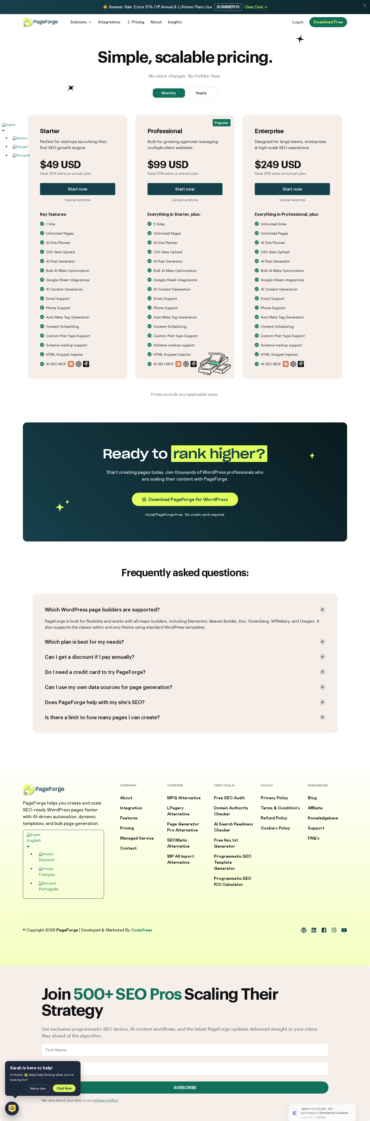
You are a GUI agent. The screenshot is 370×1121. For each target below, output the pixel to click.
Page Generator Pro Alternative (183, 827)
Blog (312, 798)
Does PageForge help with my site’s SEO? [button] (94, 702)
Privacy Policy (274, 798)
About (156, 22)
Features (129, 818)
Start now (77, 189)
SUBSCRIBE (185, 1087)
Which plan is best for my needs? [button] (84, 642)
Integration (131, 808)
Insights (175, 22)
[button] (364, 5)
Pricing (138, 22)
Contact (128, 848)
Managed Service (137, 838)
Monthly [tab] (169, 93)
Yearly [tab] (201, 93)
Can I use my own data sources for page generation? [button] (108, 687)
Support (316, 828)
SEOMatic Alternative (178, 843)
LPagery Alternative (178, 811)
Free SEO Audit (229, 798)
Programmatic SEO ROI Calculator (232, 881)
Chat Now (64, 1088)
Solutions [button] (78, 22)
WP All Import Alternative (180, 859)
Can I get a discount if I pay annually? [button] (89, 657)
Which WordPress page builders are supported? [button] (102, 609)
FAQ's (313, 838)
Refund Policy (274, 818)
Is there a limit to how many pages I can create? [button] (102, 717)
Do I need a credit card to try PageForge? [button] (95, 672)
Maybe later (38, 1088)
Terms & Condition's (280, 808)
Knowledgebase (323, 818)
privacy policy (105, 1100)
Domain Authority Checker (231, 811)
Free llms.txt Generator (226, 843)
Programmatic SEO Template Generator (232, 862)
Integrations (109, 22)
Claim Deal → (255, 7)
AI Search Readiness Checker (233, 827)
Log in (297, 22)
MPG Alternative (184, 798)
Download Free (328, 22)
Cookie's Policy (275, 828)
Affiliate (315, 808)
